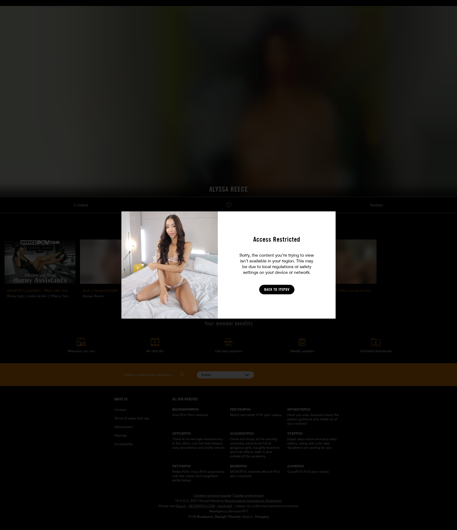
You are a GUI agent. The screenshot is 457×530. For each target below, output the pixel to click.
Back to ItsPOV (276, 289)
